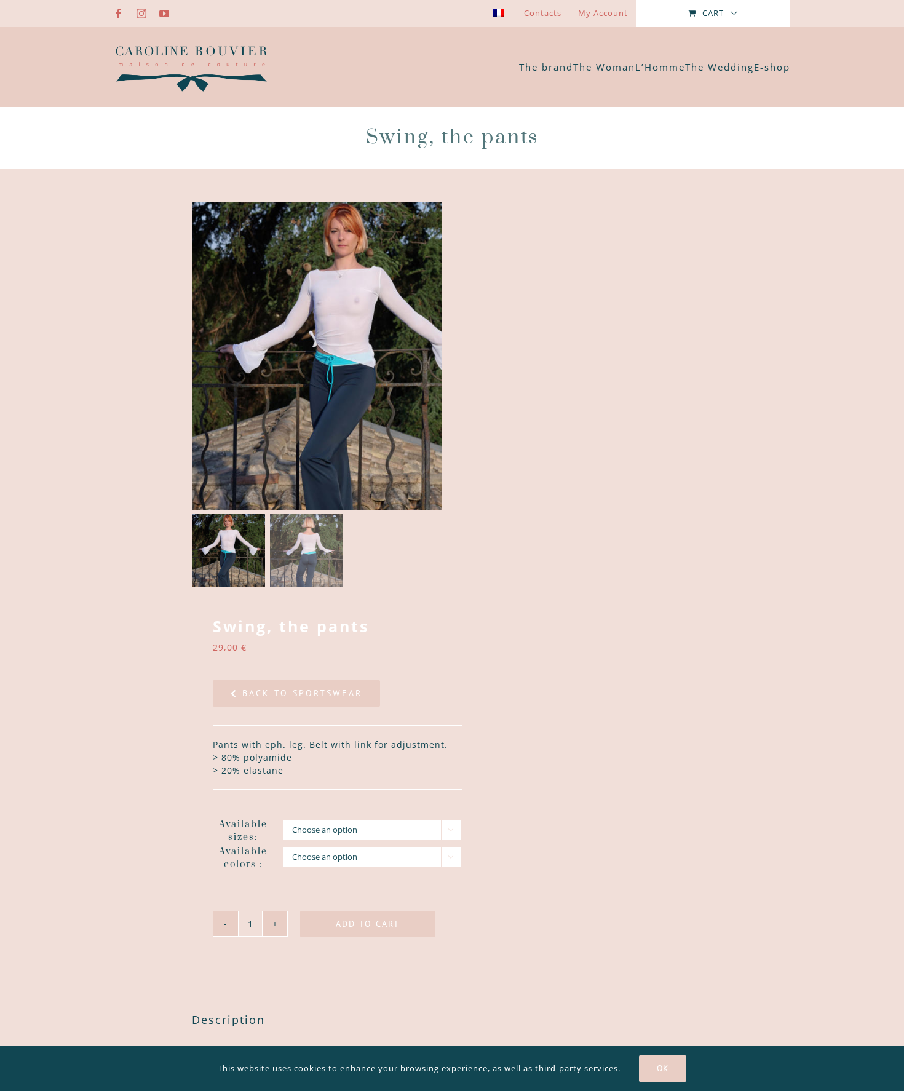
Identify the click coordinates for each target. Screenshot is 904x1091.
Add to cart (368, 923)
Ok (662, 1068)
